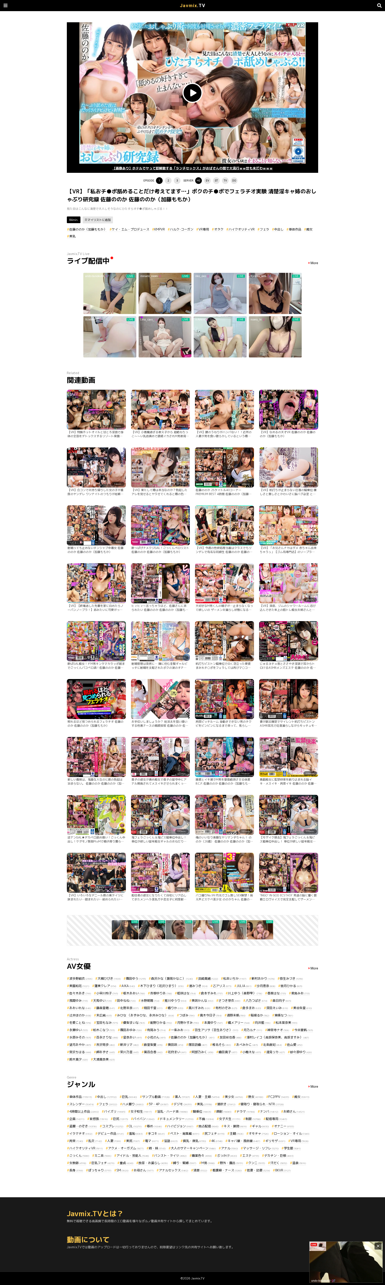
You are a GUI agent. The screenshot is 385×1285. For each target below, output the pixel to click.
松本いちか (234, 978)
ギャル (260, 1126)
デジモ (183, 1104)
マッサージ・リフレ (261, 1148)
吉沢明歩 (105, 1044)
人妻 (114, 1141)
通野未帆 (236, 1015)
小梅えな (251, 1052)
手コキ (156, 1133)
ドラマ (246, 1111)
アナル (229, 1148)
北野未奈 (129, 1008)
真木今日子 (211, 1015)
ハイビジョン (180, 1126)
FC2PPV (278, 1097)
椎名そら (221, 1044)
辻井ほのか (80, 1015)
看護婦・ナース (227, 1170)
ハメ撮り (133, 1104)
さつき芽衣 (229, 1000)
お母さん (144, 1170)
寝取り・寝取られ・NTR (262, 1104)
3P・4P (158, 1104)
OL (135, 1126)
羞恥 (136, 1133)
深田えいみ (277, 1008)
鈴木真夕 (78, 1059)
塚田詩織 (197, 1044)
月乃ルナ (253, 1030)
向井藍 (262, 1022)
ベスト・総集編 (184, 1133)
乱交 (95, 1141)
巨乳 (129, 1097)
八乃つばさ (256, 1000)
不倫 (206, 1119)
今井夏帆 (303, 1030)
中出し (279, 229)
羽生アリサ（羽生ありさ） (216, 1030)
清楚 (200, 1170)
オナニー (284, 1126)
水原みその (80, 1037)
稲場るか (260, 1015)
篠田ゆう (136, 978)
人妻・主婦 (207, 1097)
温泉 (299, 1163)
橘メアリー (239, 1022)
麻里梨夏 (153, 1044)
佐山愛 (295, 1044)
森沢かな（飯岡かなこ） (172, 978)
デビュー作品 (111, 1133)
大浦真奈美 (104, 1059)
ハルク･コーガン (181, 229)
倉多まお (251, 1008)
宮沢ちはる (80, 1052)
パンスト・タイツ (170, 1155)
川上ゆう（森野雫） (245, 993)
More (314, 263)
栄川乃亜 (129, 1052)
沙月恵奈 (266, 986)
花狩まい (177, 1052)
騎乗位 (202, 1111)
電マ (152, 1141)
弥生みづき (291, 978)
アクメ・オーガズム (126, 1148)
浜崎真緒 (208, 978)
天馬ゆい (102, 1000)
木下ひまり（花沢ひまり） (162, 986)
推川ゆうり (175, 1000)
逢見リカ (275, 1052)
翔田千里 (153, 1008)
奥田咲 (175, 1044)
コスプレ (112, 1126)
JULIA (244, 986)
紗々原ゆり (301, 1052)
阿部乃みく (202, 1052)
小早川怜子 (107, 993)
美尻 (133, 1141)
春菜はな (276, 993)
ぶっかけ (227, 1155)
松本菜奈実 (286, 1022)
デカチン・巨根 (279, 1155)
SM (123, 1170)
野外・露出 (231, 1163)
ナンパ (269, 1111)
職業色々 (202, 1155)
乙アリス (222, 986)
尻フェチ (215, 1133)
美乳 (72, 236)
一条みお (180, 1030)
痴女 (309, 229)
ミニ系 (102, 1155)
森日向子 (281, 1000)
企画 (76, 1119)
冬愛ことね (80, 1022)
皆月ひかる (291, 986)
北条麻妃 (272, 1044)
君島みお (300, 993)
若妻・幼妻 (258, 1170)
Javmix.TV (198, 1278)
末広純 (104, 1015)
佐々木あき (80, 993)
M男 (208, 1163)
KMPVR (159, 229)
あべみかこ (247, 1044)
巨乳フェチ (103, 1163)
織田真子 (228, 1052)
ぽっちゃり (99, 1170)
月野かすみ (188, 1022)
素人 (182, 1097)
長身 (76, 1170)
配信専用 (276, 1119)
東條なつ (283, 1015)
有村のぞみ (226, 1008)
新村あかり (263, 978)
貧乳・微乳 (194, 1141)
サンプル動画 (156, 1097)
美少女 (234, 1097)
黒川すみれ (199, 1008)
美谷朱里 (302, 1008)
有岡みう (156, 1030)
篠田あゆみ (131, 1030)
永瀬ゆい (78, 1030)
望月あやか (80, 1044)
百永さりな (107, 1037)
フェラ (264, 229)
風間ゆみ (78, 1000)
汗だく (278, 1163)
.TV (192, 5)
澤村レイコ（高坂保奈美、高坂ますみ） (278, 1037)
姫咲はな (186, 993)
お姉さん (294, 1111)
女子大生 (229, 1119)
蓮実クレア (105, 986)
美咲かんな (202, 1000)
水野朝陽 (150, 1000)
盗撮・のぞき (83, 1126)
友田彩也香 (231, 1037)
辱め (154, 1126)
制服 (253, 1119)
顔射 (223, 1111)
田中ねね (126, 1000)
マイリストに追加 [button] (99, 220)
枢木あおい (134, 993)
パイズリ (114, 1111)
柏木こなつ (104, 1030)
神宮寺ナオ (278, 1030)
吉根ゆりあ (161, 993)
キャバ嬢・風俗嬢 (244, 1141)
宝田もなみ (107, 1022)
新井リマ (129, 1044)
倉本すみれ (212, 993)
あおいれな (80, 1008)
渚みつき (198, 986)
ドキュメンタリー (177, 1119)
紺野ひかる (161, 1022)
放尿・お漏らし (153, 1163)
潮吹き (226, 1104)
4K (217, 1141)
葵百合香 (153, 1052)
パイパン (144, 1119)
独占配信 (209, 1126)
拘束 (76, 1141)
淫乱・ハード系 (172, 1111)
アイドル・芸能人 (133, 1155)
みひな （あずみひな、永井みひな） (145, 1015)
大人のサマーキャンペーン (193, 1148)
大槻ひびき (109, 978)
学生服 (292, 1148)
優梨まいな (134, 1022)
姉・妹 (157, 1148)
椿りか (175, 1008)
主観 (237, 1133)
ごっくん (79, 1155)
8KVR (283, 1170)
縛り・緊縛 (184, 1163)
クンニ (256, 1163)
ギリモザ (275, 1141)
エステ (250, 1155)
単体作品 (295, 229)
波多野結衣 (80, 978)
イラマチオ (80, 1133)
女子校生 (141, 1111)
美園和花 (79, 986)
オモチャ (259, 1133)
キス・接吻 (235, 1126)
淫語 (171, 1141)
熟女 (255, 1097)
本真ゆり (213, 1022)
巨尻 (120, 1119)
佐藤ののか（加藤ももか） (88, 229)
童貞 (126, 1163)
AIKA (128, 986)
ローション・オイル (291, 1133)
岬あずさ (105, 1052)
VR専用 (204, 229)
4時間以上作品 (84, 1111)
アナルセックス (173, 1170)
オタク (218, 229)
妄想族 (99, 1119)
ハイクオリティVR (242, 229)
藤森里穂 (105, 1008)
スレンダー (81, 1104)
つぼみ (187, 1015)
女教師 (77, 1163)
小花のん (156, 1037)
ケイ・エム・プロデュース (130, 229)
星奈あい (132, 1037)
